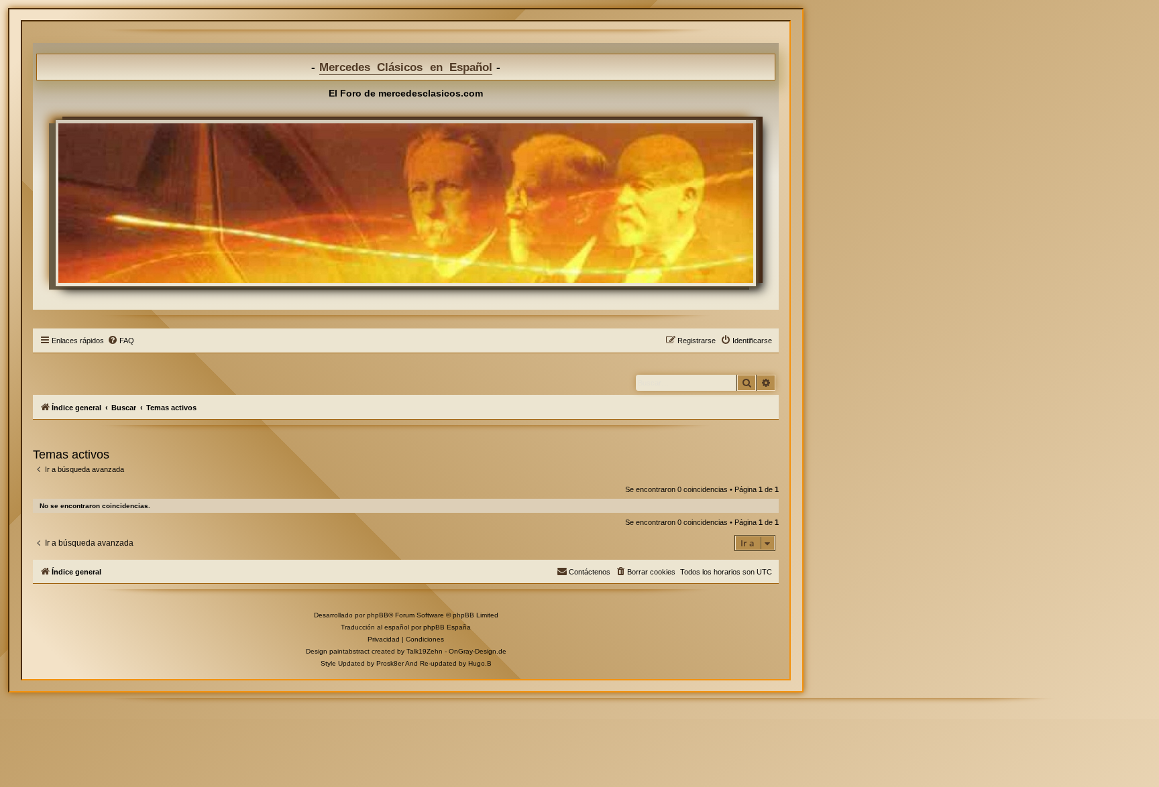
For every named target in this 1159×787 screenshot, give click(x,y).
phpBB (377, 615)
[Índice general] (405, 203)
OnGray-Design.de (477, 651)
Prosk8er (390, 663)
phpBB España (447, 627)
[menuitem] (120, 340)
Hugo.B (480, 663)
